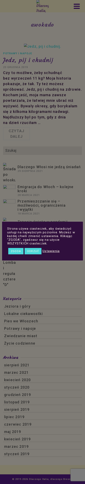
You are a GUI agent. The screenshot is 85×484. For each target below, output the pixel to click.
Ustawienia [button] (51, 251)
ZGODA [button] (16, 251)
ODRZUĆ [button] (33, 251)
